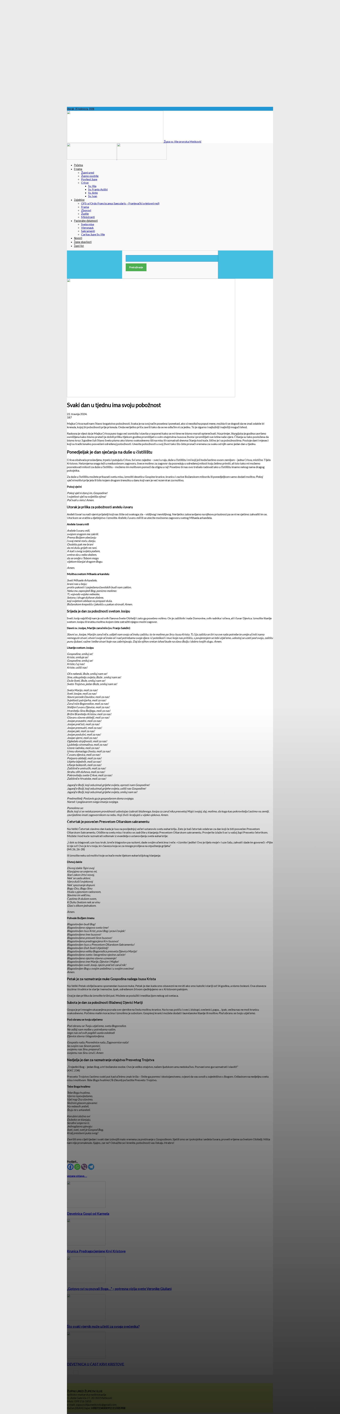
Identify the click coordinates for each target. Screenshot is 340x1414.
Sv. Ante (93, 192)
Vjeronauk (87, 227)
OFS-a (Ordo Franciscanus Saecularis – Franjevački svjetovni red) (120, 203)
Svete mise (87, 224)
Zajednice (79, 200)
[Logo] (92, 158)
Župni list (79, 246)
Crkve (85, 182)
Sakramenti (88, 231)
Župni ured (87, 172)
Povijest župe (89, 179)
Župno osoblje (89, 176)
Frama (85, 207)
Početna (78, 165)
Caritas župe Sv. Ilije (93, 234)
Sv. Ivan (92, 196)
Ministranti (88, 217)
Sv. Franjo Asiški (98, 189)
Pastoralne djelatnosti (86, 220)
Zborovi (86, 210)
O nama (78, 169)
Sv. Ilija (92, 186)
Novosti (78, 238)
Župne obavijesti (83, 242)
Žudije (85, 213)
